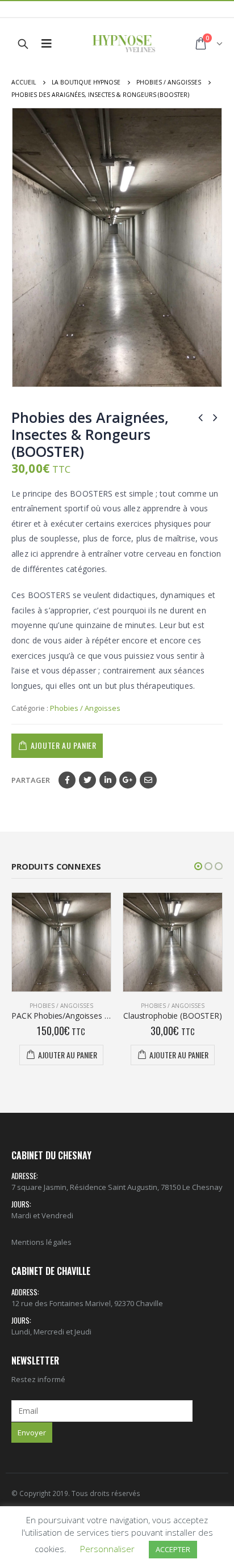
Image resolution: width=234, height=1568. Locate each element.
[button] (198, 866)
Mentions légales (41, 1242)
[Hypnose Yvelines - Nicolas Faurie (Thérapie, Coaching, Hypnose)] (124, 43)
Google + (127, 780)
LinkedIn (107, 780)
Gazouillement (87, 780)
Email (148, 780)
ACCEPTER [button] (173, 1549)
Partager (30, 780)
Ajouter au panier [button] (67, 1055)
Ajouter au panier (64, 745)
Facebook (67, 780)
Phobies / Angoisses (85, 708)
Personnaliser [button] (107, 1548)
